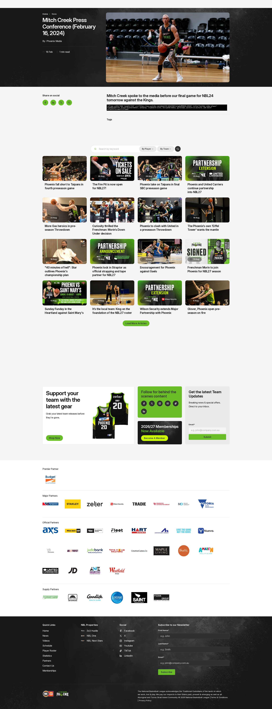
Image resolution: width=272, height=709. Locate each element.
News (54, 14)
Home (45, 14)
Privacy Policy (145, 700)
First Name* (163, 630)
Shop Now (54, 438)
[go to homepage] (62, 694)
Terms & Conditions (219, 697)
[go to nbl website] (48, 694)
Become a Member (154, 438)
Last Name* (163, 644)
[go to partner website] (50, 479)
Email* (192, 424)
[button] (147, 149)
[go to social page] (144, 403)
